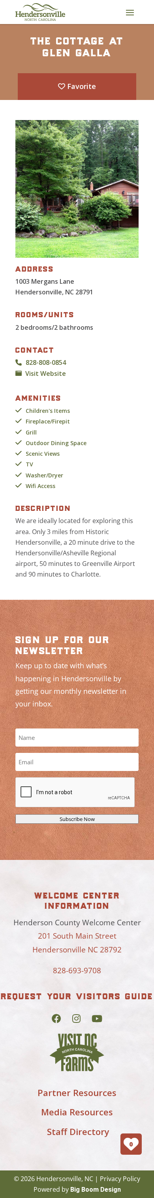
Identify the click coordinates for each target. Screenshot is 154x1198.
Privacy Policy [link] (120, 1178)
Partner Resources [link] (77, 1092)
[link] (40, 12)
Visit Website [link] (45, 373)
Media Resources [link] (77, 1112)
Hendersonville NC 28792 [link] (77, 950)
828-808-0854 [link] (46, 362)
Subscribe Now (77, 819)
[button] (130, 12)
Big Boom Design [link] (95, 1189)
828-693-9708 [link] (77, 970)
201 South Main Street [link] (77, 936)
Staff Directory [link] (78, 1131)
